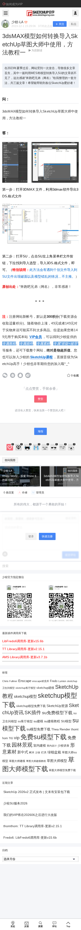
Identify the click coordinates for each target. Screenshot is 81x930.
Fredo (53, 681)
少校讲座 (63, 745)
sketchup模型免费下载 (31, 706)
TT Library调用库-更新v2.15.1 (23, 649)
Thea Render (60, 729)
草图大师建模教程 (36, 761)
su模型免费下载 (38, 729)
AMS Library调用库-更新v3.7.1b (24, 657)
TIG (11, 738)
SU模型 (66, 721)
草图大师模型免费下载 (62, 770)
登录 (31, 536)
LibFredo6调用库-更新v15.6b (22, 641)
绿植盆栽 (54, 752)
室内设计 (52, 745)
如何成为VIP (14, 4)
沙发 (37, 752)
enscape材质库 (40, 681)
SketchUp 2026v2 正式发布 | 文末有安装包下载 (36, 792)
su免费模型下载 (57, 712)
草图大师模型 (57, 761)
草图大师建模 (17, 761)
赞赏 (40, 399)
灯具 (44, 752)
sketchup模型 (25, 696)
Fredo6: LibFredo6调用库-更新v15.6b (30, 837)
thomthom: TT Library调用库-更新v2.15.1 (32, 826)
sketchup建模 (45, 687)
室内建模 (39, 745)
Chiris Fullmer (9, 681)
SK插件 (33, 712)
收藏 (75, 375)
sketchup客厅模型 (26, 688)
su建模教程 (52, 721)
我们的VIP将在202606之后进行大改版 (30, 815)
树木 (31, 752)
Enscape (24, 681)
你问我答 (10, 460)
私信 (73, 24)
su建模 (38, 721)
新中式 (22, 752)
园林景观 (22, 745)
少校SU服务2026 (15, 803)
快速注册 (47, 536)
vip (17, 737)
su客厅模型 (25, 721)
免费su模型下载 (43, 737)
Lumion (62, 681)
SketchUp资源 (57, 706)
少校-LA (7, 470)
